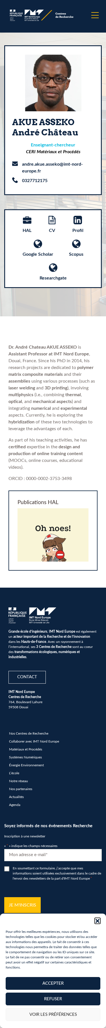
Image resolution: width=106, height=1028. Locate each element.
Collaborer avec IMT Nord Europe (34, 741)
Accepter (53, 983)
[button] (97, 921)
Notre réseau (18, 781)
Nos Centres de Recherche (28, 733)
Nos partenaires (20, 789)
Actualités (16, 797)
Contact (27, 677)
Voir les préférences (53, 1014)
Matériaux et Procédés (25, 749)
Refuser (53, 999)
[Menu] (94, 15)
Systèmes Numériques (25, 757)
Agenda (14, 805)
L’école (14, 773)
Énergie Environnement (26, 765)
